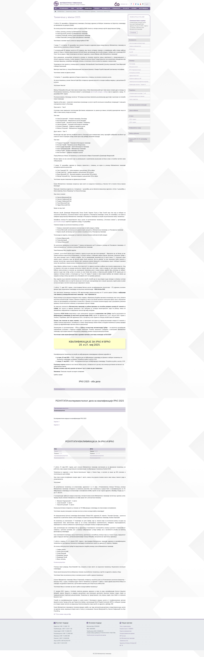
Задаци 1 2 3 (57, 451)
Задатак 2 (57, 425)
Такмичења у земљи (71, 11)
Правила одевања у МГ (135, 78)
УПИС (72, 8)
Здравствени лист (134, 75)
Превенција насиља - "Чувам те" (137, 84)
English (147, 4)
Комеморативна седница (137, 20)
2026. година (132, 119)
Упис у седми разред (125, 626)
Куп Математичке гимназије (127, 638)
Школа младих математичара (137, 43)
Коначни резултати (59, 389)
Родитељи (132, 90)
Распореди (132, 64)
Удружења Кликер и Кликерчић (128, 643)
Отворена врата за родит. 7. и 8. (137, 93)
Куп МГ (131, 52)
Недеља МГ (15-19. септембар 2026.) (138, 140)
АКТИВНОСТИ (106, 8)
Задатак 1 (57, 421)
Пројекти (126, 8)
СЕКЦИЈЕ (96, 8)
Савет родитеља (133, 99)
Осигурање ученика (134, 72)
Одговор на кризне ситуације (138, 105)
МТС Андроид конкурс (135, 69)
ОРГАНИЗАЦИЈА (63, 8)
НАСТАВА (79, 8)
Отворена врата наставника (136, 96)
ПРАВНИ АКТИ (116, 8)
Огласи (131, 116)
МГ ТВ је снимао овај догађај (62, 614)
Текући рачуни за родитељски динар (138, 81)
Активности (132, 40)
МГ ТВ (121, 645)
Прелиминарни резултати (61, 408)
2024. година (132, 122)
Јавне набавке (133, 110)
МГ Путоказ (123, 636)
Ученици (131, 60)
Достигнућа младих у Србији (99, 92)
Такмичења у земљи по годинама (86, 11)
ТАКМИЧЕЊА (88, 8)
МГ (56, 8)
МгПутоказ (132, 49)
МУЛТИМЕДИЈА (143, 8)
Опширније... (133, 32)
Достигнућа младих (59, 221)
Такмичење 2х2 (124, 640)
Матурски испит (133, 66)
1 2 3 (95, 451)
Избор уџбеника (134, 133)
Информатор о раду (135, 128)
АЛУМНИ (133, 8)
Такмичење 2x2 (133, 55)
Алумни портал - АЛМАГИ (126, 628)
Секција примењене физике (127, 633)
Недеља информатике (135, 46)
